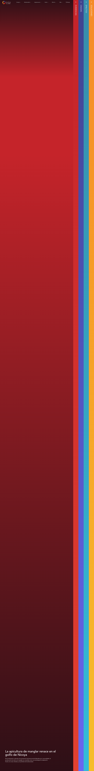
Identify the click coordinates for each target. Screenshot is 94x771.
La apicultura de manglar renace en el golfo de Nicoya (30, 753)
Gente (46, 2)
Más (60, 2)
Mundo (53, 2)
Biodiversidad (27, 2)
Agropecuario (37, 2)
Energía (18, 2)
